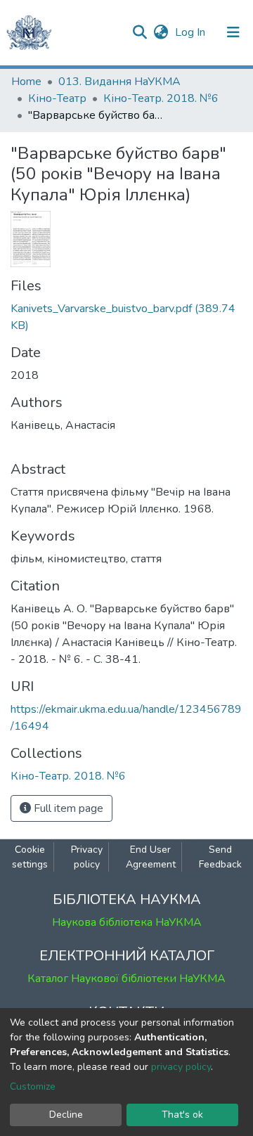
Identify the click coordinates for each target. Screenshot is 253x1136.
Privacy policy (87, 857)
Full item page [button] (67, 808)
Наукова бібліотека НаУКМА (127, 922)
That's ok (182, 1114)
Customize (33, 1086)
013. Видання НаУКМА (119, 81)
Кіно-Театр (57, 98)
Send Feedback (220, 857)
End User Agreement (151, 857)
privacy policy (181, 1066)
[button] (160, 32)
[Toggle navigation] (233, 32)
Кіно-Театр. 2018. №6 (161, 98)
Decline (66, 1114)
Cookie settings (30, 857)
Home (26, 81)
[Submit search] (139, 32)
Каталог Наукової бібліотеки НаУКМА (126, 978)
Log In (191, 32)
